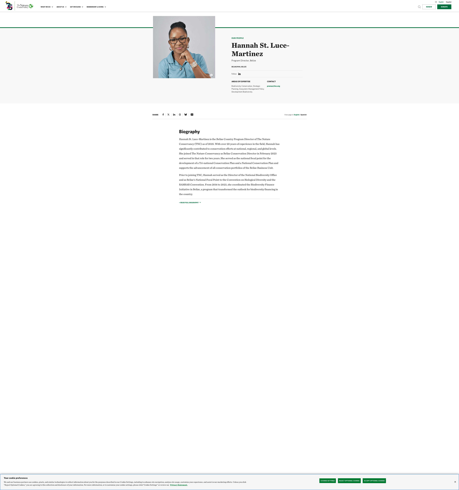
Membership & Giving (95, 7)
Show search (419, 7)
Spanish (304, 115)
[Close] (455, 481)
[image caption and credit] (211, 74)
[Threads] (180, 114)
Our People (238, 38)
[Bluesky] (185, 114)
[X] (168, 114)
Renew (429, 7)
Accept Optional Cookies (374, 481)
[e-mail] (192, 114)
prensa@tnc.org (273, 86)
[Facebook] (163, 114)
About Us (60, 7)
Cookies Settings (328, 481)
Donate (444, 7)
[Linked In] (174, 114)
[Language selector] (436, 3)
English (296, 115)
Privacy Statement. (179, 485)
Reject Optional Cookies (349, 481)
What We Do (46, 7)
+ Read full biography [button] (189, 203)
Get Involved (75, 7)
